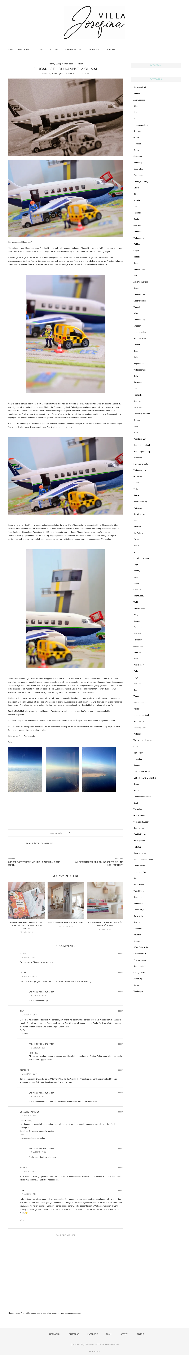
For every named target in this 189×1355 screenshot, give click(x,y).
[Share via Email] (82, 833)
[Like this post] (70, 833)
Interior (40, 49)
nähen (136, 483)
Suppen (136, 790)
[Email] (169, 49)
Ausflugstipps (139, 100)
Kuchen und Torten (141, 772)
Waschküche (139, 891)
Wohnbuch (94, 49)
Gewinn (136, 621)
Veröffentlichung (140, 502)
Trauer (136, 696)
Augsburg (137, 979)
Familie (136, 93)
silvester (137, 589)
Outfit (135, 746)
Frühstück (137, 847)
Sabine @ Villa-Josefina (63, 73)
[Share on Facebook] (74, 833)
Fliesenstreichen (140, 125)
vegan (136, 250)
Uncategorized (139, 87)
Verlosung (137, 162)
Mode (135, 658)
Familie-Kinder (139, 834)
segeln (136, 426)
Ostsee (136, 420)
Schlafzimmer (139, 514)
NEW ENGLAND (140, 947)
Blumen (136, 495)
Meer (135, 432)
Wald (135, 602)
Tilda (135, 489)
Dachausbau (138, 596)
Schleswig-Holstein (141, 414)
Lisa (22, 1190)
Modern (136, 941)
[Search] (179, 49)
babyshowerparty (140, 464)
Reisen (136, 784)
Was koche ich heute (142, 740)
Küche (136, 206)
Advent (136, 313)
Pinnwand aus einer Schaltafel (66, 922)
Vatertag (137, 652)
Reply (120, 953)
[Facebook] (166, 49)
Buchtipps (137, 684)
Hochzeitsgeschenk (141, 445)
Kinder (136, 188)
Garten (136, 137)
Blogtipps (137, 765)
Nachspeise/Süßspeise (143, 859)
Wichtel (136, 307)
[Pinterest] (163, 49)
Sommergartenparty (141, 451)
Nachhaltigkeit (139, 966)
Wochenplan (138, 991)
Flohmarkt (137, 640)
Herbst (136, 357)
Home (10, 49)
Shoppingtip (138, 721)
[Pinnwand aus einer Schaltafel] (66, 900)
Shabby (136, 922)
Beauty (136, 351)
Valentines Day (139, 439)
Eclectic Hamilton (30, 1112)
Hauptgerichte (139, 841)
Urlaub (136, 106)
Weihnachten (139, 269)
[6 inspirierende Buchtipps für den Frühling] (105, 900)
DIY (135, 119)
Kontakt (111, 49)
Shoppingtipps (139, 728)
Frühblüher (137, 232)
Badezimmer (138, 828)
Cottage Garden (140, 972)
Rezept (136, 263)
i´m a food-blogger (141, 558)
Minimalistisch (139, 960)
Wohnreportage (139, 370)
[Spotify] (172, 49)
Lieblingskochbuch (141, 715)
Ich (134, 552)
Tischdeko (137, 395)
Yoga (135, 564)
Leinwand (137, 407)
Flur (135, 112)
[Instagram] (160, 49)
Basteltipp (137, 288)
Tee (135, 389)
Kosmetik (137, 897)
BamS (136, 545)
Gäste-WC (137, 225)
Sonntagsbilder (139, 338)
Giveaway (137, 156)
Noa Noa (137, 633)
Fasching (137, 213)
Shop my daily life (74, 49)
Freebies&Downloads (142, 797)
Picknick (137, 734)
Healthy (136, 571)
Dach (135, 520)
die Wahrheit (138, 533)
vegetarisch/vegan (141, 822)
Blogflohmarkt (139, 363)
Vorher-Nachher (140, 470)
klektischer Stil (139, 954)
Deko (135, 276)
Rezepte (54, 49)
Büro (135, 194)
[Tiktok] (175, 49)
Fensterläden (139, 608)
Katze (136, 539)
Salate (136, 803)
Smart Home (138, 884)
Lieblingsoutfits (139, 872)
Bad (135, 690)
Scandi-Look (138, 703)
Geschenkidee (139, 301)
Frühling (136, 244)
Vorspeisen (138, 809)
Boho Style (138, 916)
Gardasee (137, 476)
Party (135, 614)
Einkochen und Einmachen (144, 778)
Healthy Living (139, 853)
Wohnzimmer (139, 238)
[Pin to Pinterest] (79, 833)
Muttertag (137, 508)
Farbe (135, 671)
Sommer (137, 401)
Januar (136, 583)
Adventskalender (140, 282)
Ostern (136, 150)
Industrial (137, 935)
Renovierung (138, 131)
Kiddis (136, 219)
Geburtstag (138, 169)
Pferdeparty (138, 175)
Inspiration (23, 49)
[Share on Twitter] (76, 833)
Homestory (138, 753)
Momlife (136, 200)
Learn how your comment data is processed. (62, 1313)
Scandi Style (138, 910)
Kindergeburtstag (140, 181)
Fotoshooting (139, 320)
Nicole (23, 1167)
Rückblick (137, 458)
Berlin (135, 376)
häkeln (136, 577)
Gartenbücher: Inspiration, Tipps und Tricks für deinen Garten (26, 925)
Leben (12, 821)
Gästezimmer (139, 815)
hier (10, 414)
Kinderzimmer (139, 294)
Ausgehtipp (138, 646)
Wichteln (137, 527)
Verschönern (138, 665)
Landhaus (137, 928)
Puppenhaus (138, 627)
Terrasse (137, 144)
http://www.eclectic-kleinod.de (32, 1138)
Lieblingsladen (139, 332)
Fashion (136, 345)
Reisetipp (137, 382)
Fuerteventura (139, 866)
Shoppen (137, 326)
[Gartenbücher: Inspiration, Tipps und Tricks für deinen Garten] (26, 900)
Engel (135, 677)
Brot (135, 878)
